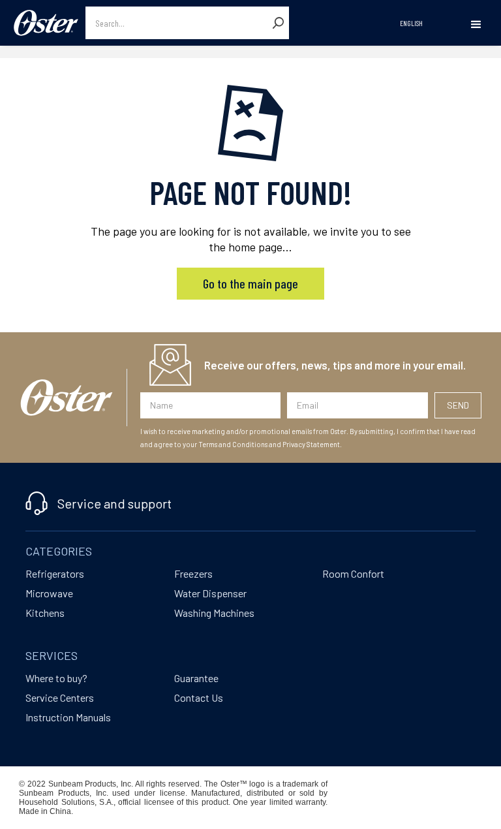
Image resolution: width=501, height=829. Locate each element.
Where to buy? (56, 678)
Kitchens (45, 612)
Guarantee (196, 678)
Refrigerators (54, 573)
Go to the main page (250, 283)
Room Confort (353, 573)
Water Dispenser (210, 593)
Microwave (49, 593)
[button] (476, 24)
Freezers (193, 573)
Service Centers (59, 697)
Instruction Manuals (68, 717)
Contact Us (198, 697)
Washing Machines (214, 612)
